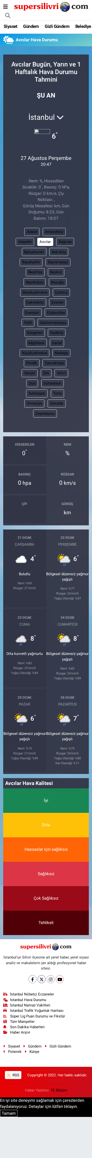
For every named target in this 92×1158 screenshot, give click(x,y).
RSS (15, 1075)
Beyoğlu (57, 282)
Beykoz (56, 272)
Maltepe (61, 353)
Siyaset (10, 26)
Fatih (28, 322)
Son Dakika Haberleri (27, 1027)
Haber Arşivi (20, 1032)
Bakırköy (59, 252)
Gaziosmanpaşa (53, 322)
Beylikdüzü (34, 282)
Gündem (31, 26)
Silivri (61, 373)
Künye (34, 1051)
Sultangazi (36, 393)
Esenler (58, 302)
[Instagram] (51, 979)
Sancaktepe (54, 363)
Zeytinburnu (44, 413)
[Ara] (8, 15)
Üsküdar (56, 403)
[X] (42, 979)
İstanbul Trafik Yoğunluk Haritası (37, 1010)
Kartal (57, 343)
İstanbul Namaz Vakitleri (30, 1005)
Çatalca (61, 292)
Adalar (32, 232)
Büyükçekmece (35, 292)
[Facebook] (32, 979)
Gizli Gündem (57, 26)
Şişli (32, 383)
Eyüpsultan (56, 312)
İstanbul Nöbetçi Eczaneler (32, 994)
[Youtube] (60, 979)
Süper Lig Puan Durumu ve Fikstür (37, 1016)
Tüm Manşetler (22, 1021)
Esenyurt (32, 312)
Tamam (9, 1113)
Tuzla (57, 393)
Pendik (31, 363)
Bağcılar (65, 242)
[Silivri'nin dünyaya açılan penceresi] (51, 6)
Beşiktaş (35, 272)
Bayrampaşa (58, 262)
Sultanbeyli (52, 383)
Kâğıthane (36, 343)
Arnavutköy (54, 232)
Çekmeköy (35, 302)
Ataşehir (25, 242)
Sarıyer (29, 373)
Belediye (83, 26)
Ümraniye (34, 403)
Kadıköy (56, 333)
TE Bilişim (59, 1090)
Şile (46, 373)
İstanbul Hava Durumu (28, 1000)
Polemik (15, 1051)
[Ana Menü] (5, 6)
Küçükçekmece (34, 353)
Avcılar (45, 242)
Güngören (34, 333)
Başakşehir (31, 262)
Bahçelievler (34, 252)
